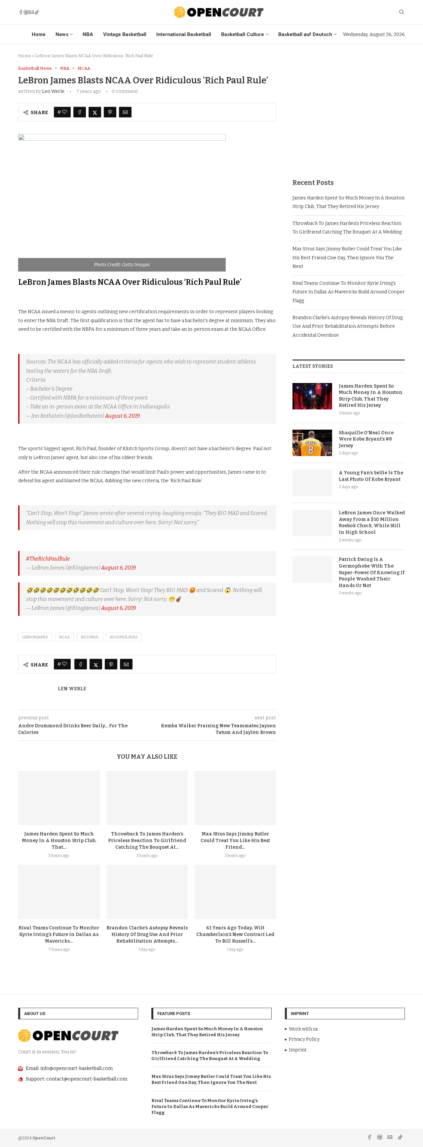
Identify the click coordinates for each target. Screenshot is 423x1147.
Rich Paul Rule (123, 637)
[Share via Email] (125, 112)
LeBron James (35, 637)
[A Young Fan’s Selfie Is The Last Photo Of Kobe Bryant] (312, 483)
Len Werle (53, 91)
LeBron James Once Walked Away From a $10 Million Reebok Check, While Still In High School (372, 522)
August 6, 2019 (122, 416)
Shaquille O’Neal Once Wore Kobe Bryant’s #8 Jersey (366, 439)
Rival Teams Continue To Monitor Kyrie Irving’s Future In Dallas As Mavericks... (59, 934)
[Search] (401, 12)
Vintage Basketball (124, 34)
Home (39, 34)
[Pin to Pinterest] (110, 112)
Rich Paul (90, 637)
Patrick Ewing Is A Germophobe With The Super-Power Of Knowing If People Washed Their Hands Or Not (371, 572)
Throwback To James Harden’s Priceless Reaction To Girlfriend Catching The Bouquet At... (147, 840)
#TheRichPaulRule (48, 559)
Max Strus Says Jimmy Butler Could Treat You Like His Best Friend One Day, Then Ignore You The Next (347, 257)
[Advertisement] (348, 112)
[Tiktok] (36, 12)
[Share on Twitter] (95, 112)
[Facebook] (20, 12)
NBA (88, 34)
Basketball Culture (242, 34)
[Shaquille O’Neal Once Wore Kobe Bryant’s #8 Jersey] (312, 443)
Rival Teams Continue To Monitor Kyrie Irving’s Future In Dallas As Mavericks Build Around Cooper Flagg (348, 292)
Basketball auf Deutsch (305, 34)
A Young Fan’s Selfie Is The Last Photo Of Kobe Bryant (371, 476)
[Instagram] (26, 12)
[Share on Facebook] (79, 112)
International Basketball (183, 34)
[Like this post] (64, 112)
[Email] (31, 12)
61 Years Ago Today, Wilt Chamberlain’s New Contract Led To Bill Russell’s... (235, 934)
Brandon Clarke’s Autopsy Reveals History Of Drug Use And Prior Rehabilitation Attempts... (147, 934)
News (62, 34)
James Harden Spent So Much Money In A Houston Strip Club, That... (59, 840)
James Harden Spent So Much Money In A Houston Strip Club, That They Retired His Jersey (371, 395)
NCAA (64, 637)
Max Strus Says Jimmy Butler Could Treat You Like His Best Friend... (235, 840)
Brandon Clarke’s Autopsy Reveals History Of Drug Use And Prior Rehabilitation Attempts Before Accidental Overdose (347, 326)
